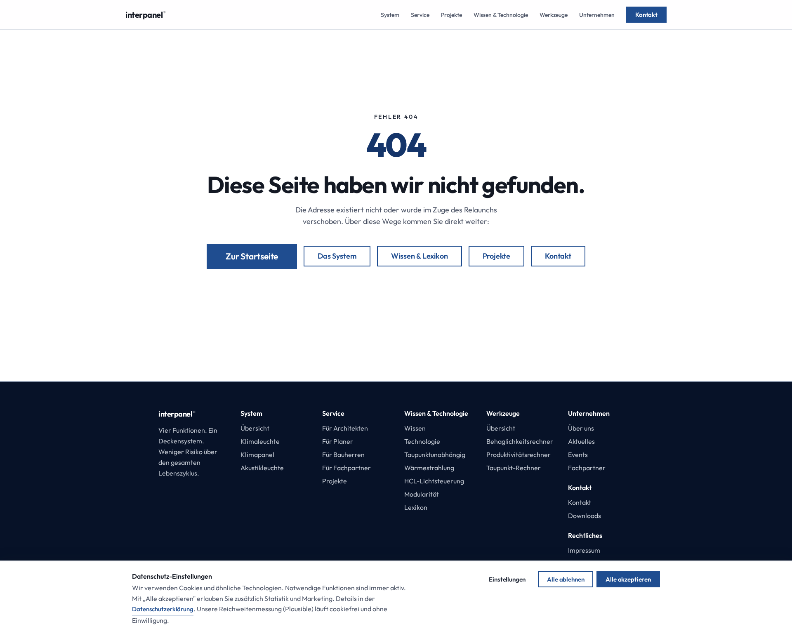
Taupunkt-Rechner (513, 468)
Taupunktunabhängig (434, 454)
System (390, 15)
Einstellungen (507, 579)
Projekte (451, 15)
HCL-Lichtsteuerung (434, 481)
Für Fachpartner (346, 468)
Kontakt (646, 15)
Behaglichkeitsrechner (519, 441)
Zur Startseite (252, 256)
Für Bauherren (343, 454)
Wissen (415, 428)
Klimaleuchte (260, 441)
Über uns (581, 428)
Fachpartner (587, 468)
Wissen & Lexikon (419, 256)
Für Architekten (345, 428)
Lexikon (415, 507)
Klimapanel (257, 454)
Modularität (421, 494)
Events (578, 454)
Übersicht (254, 428)
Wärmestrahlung (429, 468)
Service (420, 15)
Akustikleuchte (262, 468)
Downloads (584, 515)
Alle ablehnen (565, 579)
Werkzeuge (554, 15)
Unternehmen (597, 15)
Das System (337, 256)
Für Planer (337, 441)
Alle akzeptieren (628, 579)
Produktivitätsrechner (518, 454)
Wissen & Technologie (501, 15)
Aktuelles (581, 441)
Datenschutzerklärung (162, 609)
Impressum (584, 550)
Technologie (422, 441)
